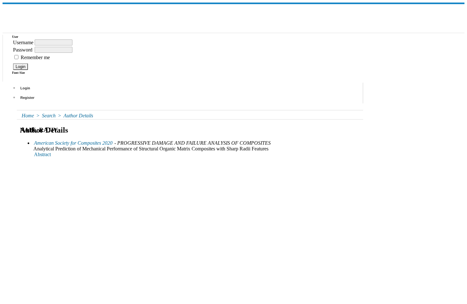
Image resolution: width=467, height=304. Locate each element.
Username (23, 42)
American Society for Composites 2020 (73, 143)
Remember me (35, 57)
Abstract (42, 154)
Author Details (78, 115)
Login (25, 88)
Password (22, 49)
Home (28, 115)
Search (49, 115)
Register (27, 98)
